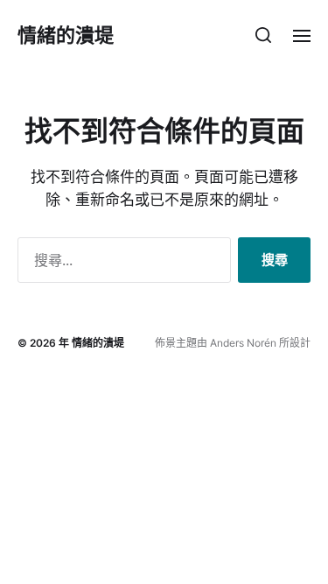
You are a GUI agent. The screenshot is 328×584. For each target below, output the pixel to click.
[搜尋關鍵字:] (120, 263)
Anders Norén (243, 342)
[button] (264, 35)
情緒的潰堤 (65, 35)
